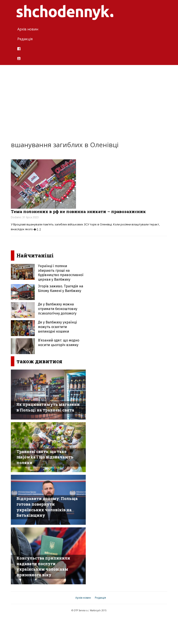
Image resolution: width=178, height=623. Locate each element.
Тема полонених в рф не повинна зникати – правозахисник (78, 211)
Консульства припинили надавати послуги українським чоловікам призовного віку (43, 566)
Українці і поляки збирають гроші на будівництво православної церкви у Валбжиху (60, 273)
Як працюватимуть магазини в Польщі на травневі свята (48, 407)
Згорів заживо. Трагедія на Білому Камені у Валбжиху (60, 288)
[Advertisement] (89, 99)
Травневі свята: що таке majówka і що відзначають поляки (44, 457)
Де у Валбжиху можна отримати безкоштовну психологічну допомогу (57, 308)
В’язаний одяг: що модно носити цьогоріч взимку (58, 342)
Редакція (25, 39)
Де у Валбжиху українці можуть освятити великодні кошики (57, 326)
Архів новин (27, 29)
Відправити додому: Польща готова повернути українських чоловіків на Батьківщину (47, 507)
